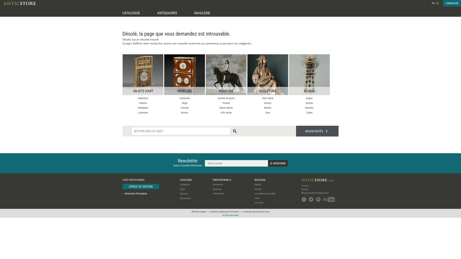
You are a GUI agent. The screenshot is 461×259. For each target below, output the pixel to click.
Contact (305, 189)
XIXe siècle (226, 112)
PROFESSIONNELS (222, 179)
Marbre (267, 107)
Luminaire (143, 112)
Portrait (226, 103)
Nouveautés (185, 198)
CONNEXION (452, 3)
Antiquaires (218, 184)
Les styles (259, 202)
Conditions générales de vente (256, 211)
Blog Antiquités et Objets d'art (315, 192)
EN (437, 3)
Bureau (184, 112)
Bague (309, 98)
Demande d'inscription (136, 193)
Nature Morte (226, 107)
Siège (184, 103)
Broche (309, 103)
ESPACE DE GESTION (141, 186)
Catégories (185, 184)
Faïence (143, 103)
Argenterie (143, 98)
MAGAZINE (202, 12)
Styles (182, 189)
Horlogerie (143, 107)
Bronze (267, 103)
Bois (268, 112)
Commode (184, 98)
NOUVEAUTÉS (314, 131)
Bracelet (309, 107)
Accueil (304, 185)
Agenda (257, 184)
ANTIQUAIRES (167, 12)
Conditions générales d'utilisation (224, 211)
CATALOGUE (131, 12)
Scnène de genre (226, 98)
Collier (309, 112)
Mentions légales (199, 211)
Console (185, 107)
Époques (184, 193)
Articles (257, 189)
